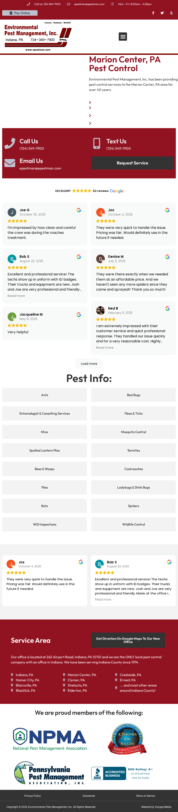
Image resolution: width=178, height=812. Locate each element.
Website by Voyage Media (156, 807)
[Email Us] (9, 162)
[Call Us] (9, 143)
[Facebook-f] (153, 12)
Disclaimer (89, 795)
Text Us (116, 141)
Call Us (29, 141)
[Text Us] (96, 143)
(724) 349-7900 (118, 148)
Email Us (31, 160)
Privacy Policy (32, 795)
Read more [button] (16, 296)
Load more (89, 364)
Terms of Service (145, 795)
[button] (123, 36)
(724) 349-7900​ (32, 148)
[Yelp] (171, 12)
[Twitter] (162, 12)
